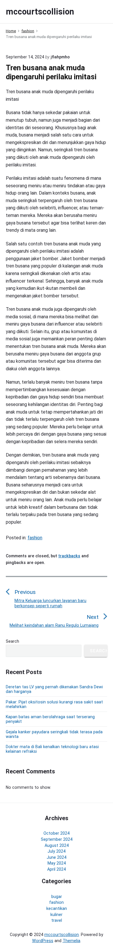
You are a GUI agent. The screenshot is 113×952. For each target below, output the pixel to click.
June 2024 (56, 857)
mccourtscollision (61, 934)
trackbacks (69, 556)
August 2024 (57, 845)
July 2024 (56, 851)
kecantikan (56, 908)
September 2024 (56, 839)
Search (12, 641)
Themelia (71, 940)
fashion (35, 537)
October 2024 (56, 833)
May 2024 (57, 863)
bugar (56, 896)
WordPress (42, 940)
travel (56, 920)
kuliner (56, 914)
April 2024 (56, 869)
